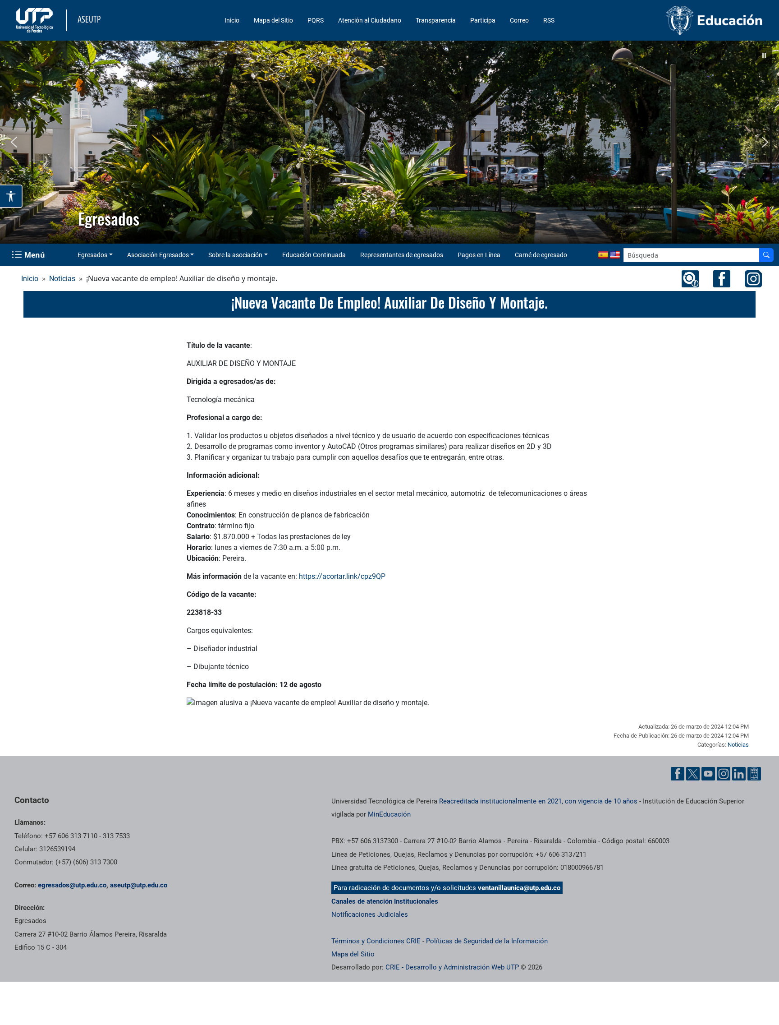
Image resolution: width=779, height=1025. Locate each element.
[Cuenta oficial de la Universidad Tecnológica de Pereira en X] (693, 773)
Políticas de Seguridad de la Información (487, 941)
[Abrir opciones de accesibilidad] (11, 196)
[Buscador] (766, 255)
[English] (614, 255)
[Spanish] (603, 255)
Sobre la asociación (235, 255)
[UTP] (35, 20)
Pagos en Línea (479, 255)
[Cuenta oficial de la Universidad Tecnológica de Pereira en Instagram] (723, 773)
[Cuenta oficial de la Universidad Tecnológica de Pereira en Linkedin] (739, 773)
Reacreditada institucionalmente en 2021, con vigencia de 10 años (538, 801)
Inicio (232, 20)
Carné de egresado (541, 255)
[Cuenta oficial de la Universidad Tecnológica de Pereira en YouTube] (708, 773)
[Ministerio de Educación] (677, 20)
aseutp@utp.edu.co (138, 885)
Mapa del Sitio (273, 20)
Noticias (62, 278)
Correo (519, 20)
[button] (764, 55)
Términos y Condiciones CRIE (376, 941)
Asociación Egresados (158, 255)
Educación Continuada (314, 255)
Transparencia (436, 20)
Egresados (92, 255)
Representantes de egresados (401, 255)
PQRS (315, 20)
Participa (482, 20)
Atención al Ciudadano (369, 20)
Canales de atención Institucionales (384, 901)
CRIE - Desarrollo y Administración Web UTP (452, 967)
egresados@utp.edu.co (72, 885)
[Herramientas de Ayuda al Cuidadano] (754, 773)
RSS (548, 20)
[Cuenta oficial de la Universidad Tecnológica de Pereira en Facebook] (677, 773)
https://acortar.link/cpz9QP (342, 576)
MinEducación (389, 814)
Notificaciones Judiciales (369, 914)
